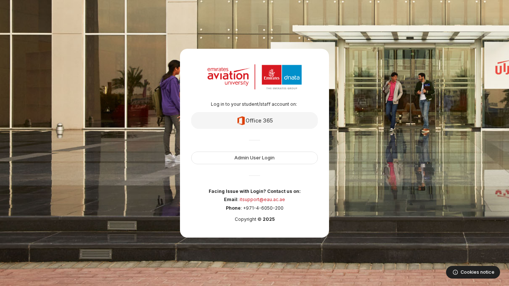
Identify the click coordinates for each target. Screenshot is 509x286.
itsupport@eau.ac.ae (262, 199)
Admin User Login (254, 158)
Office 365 (259, 120)
